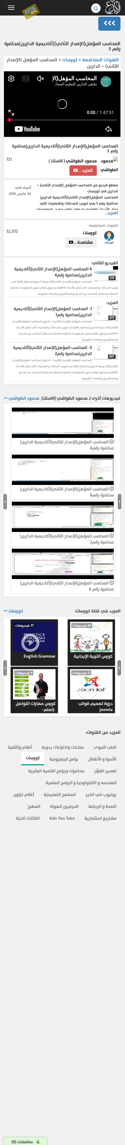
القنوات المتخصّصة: (103, 225)
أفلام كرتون (23, 794)
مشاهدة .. (83, 242)
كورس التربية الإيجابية (92, 641)
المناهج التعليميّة (60, 794)
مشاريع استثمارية (100, 818)
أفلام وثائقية (20, 747)
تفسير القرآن (105, 770)
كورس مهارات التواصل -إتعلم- (35, 691)
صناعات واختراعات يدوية (63, 747)
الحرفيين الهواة (64, 806)
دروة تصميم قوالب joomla (92, 691)
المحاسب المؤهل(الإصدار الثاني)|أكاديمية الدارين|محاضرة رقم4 (67, 445)
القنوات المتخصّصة (100, 60)
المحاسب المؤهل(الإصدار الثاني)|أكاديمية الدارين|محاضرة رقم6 (67, 492)
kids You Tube (62, 818)
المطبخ (34, 806)
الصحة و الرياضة (102, 806)
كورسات (69, 60)
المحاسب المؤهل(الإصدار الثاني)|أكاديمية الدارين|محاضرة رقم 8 (67, 586)
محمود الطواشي (81, 161)
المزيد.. (111, 212)
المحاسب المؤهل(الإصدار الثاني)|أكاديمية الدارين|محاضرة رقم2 (67, 539)
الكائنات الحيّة (28, 818)
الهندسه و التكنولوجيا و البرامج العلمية (81, 782)
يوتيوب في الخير (101, 794)
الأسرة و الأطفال (102, 759)
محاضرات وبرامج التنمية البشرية (56, 770)
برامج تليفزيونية (63, 759)
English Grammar (35, 641)
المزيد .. (85, 170)
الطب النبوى (105, 747)
